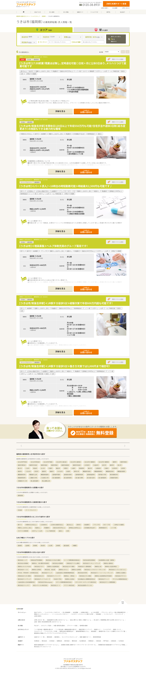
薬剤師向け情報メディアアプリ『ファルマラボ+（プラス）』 (50, 633)
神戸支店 (106, 641)
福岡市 (115, 462)
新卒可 (79, 525)
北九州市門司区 (22, 462)
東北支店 (44, 641)
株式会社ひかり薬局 (68, 566)
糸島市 (68, 471)
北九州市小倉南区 (75, 462)
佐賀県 (27, 545)
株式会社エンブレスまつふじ (117, 569)
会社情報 (75, 612)
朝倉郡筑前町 (22, 478)
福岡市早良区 (77, 465)
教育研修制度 (97, 637)
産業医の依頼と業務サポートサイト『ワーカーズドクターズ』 (78, 645)
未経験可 (86, 525)
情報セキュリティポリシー (42, 614)
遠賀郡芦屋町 (56, 474)
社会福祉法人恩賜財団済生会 (86, 579)
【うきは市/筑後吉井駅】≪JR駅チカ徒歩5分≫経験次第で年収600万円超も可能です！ (66, 303)
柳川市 (20, 468)
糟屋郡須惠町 (121, 471)
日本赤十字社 (57, 579)
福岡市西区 (54, 465)
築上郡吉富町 (34, 481)
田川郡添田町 (68, 478)
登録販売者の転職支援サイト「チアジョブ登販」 (112, 645)
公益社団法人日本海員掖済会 (26, 582)
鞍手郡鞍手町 (114, 474)
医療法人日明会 (36, 569)
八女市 (27, 468)
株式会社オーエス (23, 569)
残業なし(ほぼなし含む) (25, 528)
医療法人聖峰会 (108, 563)
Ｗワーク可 (106, 525)
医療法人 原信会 (70, 576)
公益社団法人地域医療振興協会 (65, 573)
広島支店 (113, 641)
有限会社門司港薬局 (36, 560)
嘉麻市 (44, 471)
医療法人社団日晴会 (111, 566)
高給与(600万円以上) (59, 528)
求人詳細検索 (66, 612)
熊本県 (43, 545)
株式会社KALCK (39, 576)
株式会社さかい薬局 (85, 576)
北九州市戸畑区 (48, 462)
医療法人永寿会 (69, 579)
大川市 (43, 468)
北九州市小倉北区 (61, 462)
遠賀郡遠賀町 (91, 474)
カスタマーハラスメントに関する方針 (82, 614)
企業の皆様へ (105, 8)
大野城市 (98, 468)
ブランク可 (96, 525)
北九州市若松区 (35, 462)
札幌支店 (36, 641)
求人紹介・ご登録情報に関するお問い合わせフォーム (109, 620)
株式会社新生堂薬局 (89, 560)
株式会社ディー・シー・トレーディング (102, 573)
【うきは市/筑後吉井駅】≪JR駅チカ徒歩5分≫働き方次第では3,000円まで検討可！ (64, 366)
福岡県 (44, 16)
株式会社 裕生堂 (50, 569)
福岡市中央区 (33, 465)
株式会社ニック (22, 560)
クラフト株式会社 (69, 585)
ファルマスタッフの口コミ (52, 612)
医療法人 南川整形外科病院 (40, 563)
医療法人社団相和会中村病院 (103, 576)
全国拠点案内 (84, 612)
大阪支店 (98, 641)
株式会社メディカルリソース (42, 647)
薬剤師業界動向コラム (82, 631)
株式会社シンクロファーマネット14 (95, 569)
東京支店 (67, 641)
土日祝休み (43, 525)
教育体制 (49, 637)
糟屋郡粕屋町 (45, 474)
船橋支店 (59, 641)
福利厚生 (57, 637)
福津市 (20, 471)
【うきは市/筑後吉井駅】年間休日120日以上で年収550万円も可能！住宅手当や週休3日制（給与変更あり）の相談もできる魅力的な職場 (72, 127)
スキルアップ (38, 631)
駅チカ (20, 525)
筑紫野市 (81, 468)
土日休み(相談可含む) (57, 525)
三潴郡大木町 (33, 478)
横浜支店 (74, 641)
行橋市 (50, 468)
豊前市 (58, 468)
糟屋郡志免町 (110, 471)
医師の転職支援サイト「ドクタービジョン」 (46, 645)
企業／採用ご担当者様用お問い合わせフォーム (47, 622)
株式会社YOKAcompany (45, 582)
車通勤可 (46, 528)
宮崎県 (58, 545)
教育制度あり (103, 528)
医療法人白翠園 (76, 569)
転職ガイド (97, 629)
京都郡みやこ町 (22, 481)
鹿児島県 (66, 545)
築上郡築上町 (46, 481)
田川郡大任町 (91, 478)
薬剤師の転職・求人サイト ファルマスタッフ (28, 16)
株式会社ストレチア (23, 585)
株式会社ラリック (47, 573)
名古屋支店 (82, 641)
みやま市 (60, 471)
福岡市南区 (44, 465)
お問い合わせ (126, 8)
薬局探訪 (93, 631)
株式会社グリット (104, 579)
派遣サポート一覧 (39, 637)
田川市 (119, 465)
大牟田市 (87, 465)
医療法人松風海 (120, 573)
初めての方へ (38, 612)
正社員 (20, 510)
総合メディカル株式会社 (40, 585)
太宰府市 (114, 468)
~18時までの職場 (119, 525)
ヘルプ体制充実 (50, 531)
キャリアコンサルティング (69, 637)
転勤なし (38, 528)
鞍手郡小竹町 (102, 474)
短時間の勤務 (84, 625)
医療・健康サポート (85, 637)
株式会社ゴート (55, 585)
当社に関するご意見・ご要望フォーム (80, 620)
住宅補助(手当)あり (89, 528)
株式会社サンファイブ (53, 576)
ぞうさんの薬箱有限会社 (120, 579)
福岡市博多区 (22, 465)
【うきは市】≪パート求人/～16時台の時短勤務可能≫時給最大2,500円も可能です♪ (65, 186)
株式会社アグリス (120, 576)
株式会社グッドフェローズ (42, 579)
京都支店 (90, 641)
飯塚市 (112, 465)
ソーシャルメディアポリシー (60, 614)
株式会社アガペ (39, 566)
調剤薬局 (20, 495)
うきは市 (28, 471)
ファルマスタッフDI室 (50, 631)
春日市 (90, 468)
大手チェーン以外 (37, 531)
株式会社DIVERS (82, 573)
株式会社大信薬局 (58, 563)
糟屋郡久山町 (33, 474)
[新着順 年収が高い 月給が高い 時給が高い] (112, 51)
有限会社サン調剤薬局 (84, 566)
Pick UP (36, 625)
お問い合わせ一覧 (39, 620)
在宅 (67, 531)
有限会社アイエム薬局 (73, 563)
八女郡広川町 (45, 478)
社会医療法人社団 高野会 (106, 560)
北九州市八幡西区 (104, 462)
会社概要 (114, 8)
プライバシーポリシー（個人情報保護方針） (113, 612)
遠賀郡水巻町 (68, 474)
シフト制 (113, 528)
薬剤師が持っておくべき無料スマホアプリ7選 (112, 631)
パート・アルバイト (31, 510)
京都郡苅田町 (114, 478)
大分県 (50, 545)
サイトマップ (119, 614)
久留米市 (96, 465)
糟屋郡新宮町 (22, 474)
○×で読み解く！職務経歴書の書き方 (65, 629)
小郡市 (73, 468)
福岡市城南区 (65, 465)
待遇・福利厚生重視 (59, 625)
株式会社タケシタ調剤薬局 (107, 582)
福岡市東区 (123, 462)
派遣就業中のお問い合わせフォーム (57, 620)
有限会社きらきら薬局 (24, 576)
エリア (46, 30)
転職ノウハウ (117, 629)
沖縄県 (75, 545)
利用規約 (98, 614)
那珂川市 (76, 471)
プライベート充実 (72, 625)
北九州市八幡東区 (90, 462)
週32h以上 (70, 525)
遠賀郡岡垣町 (79, 474)
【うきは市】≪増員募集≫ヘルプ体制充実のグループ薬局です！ (53, 246)
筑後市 (35, 468)
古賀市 (123, 468)
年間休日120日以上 (31, 525)
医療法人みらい (63, 569)
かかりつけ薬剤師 (23, 531)
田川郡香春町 (56, 478)
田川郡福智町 (102, 478)
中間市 (66, 468)
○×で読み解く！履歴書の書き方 (43, 629)
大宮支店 (51, 641)
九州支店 (121, 641)
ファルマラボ (107, 629)
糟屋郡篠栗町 (98, 471)
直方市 (104, 465)
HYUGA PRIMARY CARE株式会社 (28, 573)
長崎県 (35, 545)
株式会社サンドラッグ (24, 579)
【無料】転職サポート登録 (116, 3)
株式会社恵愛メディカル (85, 585)
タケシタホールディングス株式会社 (85, 582)
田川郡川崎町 (79, 478)
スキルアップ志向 (46, 625)
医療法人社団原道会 (53, 566)
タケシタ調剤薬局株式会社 (64, 582)
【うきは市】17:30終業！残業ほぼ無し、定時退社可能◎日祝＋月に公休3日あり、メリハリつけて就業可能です (72, 64)
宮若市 (36, 471)
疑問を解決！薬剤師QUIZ (66, 631)
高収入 (61, 531)
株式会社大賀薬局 (23, 563)
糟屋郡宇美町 (87, 471)
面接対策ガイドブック (85, 629)
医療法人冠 (98, 566)
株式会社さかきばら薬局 (53, 560)
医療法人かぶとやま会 (24, 566)
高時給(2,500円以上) (75, 528)
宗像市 (106, 468)
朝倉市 (52, 471)
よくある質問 (95, 612)
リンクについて (108, 614)
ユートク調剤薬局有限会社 (72, 560)
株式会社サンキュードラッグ (91, 563)
